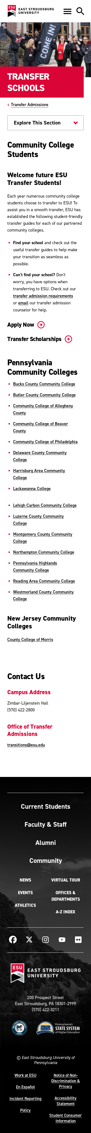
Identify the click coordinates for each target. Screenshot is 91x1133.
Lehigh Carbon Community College (45, 505)
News (25, 880)
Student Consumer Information (65, 1118)
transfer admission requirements (43, 296)
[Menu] (67, 11)
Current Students (45, 806)
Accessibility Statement (65, 1100)
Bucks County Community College (44, 384)
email (23, 303)
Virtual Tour (65, 880)
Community (45, 860)
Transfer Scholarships (35, 339)
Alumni (45, 842)
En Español (25, 1087)
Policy (25, 1110)
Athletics (25, 905)
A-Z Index (65, 912)
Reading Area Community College (44, 581)
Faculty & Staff (45, 824)
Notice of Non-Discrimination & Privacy (65, 1081)
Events (25, 893)
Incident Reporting (25, 1098)
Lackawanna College (32, 488)
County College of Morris (30, 639)
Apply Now (21, 325)
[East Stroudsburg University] (30, 11)
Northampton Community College (43, 552)
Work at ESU (25, 1075)
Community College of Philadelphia (45, 441)
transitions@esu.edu (26, 745)
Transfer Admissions (29, 104)
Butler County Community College (44, 395)
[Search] (80, 11)
